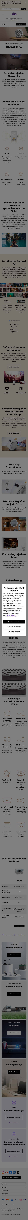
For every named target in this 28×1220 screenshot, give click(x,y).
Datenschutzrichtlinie (12, 616)
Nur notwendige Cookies (14, 627)
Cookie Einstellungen (14, 631)
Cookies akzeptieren (14, 622)
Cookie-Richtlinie (11, 615)
